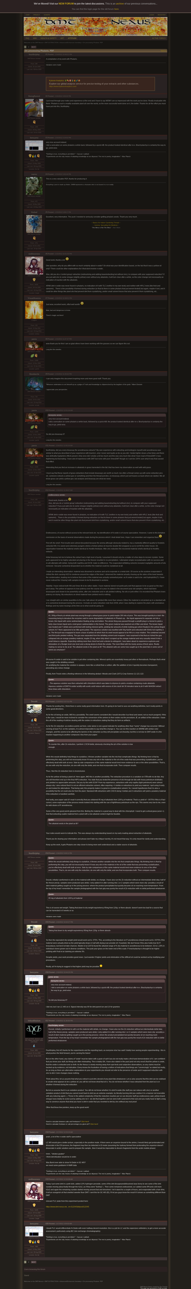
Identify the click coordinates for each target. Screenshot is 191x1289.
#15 (47, 922)
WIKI (35, 38)
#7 (47, 298)
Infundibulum (34, 1021)
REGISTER (161, 15)
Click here (84, 1121)
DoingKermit (34, 96)
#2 (47, 96)
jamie (34, 339)
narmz (34, 174)
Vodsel (34, 212)
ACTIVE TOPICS (158, 38)
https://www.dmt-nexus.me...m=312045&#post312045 (67, 1207)
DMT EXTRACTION (51, 42)
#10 (47, 410)
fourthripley (34, 54)
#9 (47, 374)
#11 (47, 445)
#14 (47, 853)
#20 (47, 1224)
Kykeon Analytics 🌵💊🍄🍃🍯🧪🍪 (64, 81)
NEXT (34, 47)
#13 (47, 701)
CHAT (28, 15)
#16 (47, 972)
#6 (47, 254)
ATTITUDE (72, 38)
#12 (47, 490)
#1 (47, 54)
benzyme (34, 138)
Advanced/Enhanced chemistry (70, 42)
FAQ (27, 38)
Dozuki (34, 701)
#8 (47, 339)
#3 (47, 138)
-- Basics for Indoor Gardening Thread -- (106, 223)
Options (163, 51)
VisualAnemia (34, 298)
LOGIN (151, 15)
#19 (47, 1179)
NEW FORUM (66, 3)
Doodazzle (34, 374)
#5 (47, 212)
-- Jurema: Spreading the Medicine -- (106, 225)
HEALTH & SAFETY (49, 38)
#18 (47, 1132)
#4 (47, 174)
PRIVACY (36, 15)
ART (62, 38)
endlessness (34, 254)
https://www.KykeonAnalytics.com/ (62, 86)
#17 (47, 1021)
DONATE (47, 15)
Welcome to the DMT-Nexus (33, 42)
